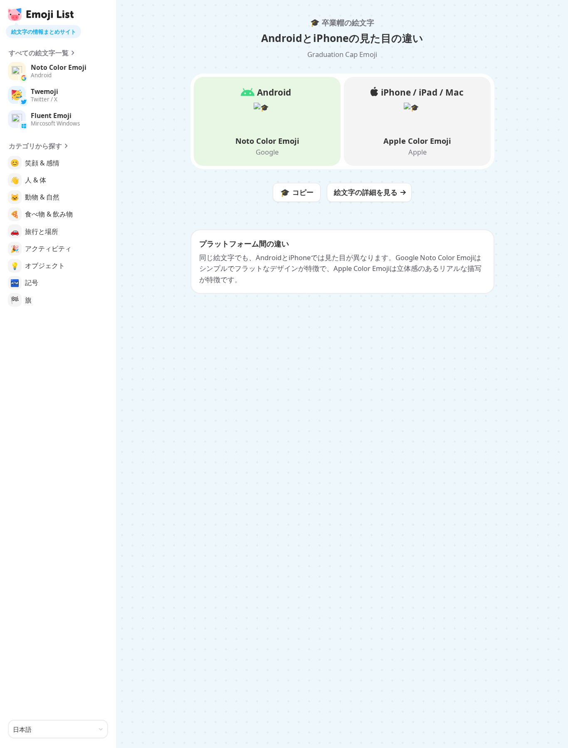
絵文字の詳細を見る (366, 192)
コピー (297, 192)
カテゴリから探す (35, 145)
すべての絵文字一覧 (39, 52)
